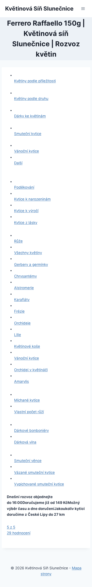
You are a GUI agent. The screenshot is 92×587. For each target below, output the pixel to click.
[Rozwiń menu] (83, 8)
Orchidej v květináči (31, 370)
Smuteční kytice (27, 134)
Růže (18, 241)
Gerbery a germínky (31, 264)
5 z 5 (11, 527)
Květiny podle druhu (31, 98)
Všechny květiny (28, 253)
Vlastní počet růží (29, 412)
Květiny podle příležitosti (35, 81)
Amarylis (21, 381)
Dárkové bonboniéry (31, 430)
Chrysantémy (25, 276)
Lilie (17, 335)
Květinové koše (27, 346)
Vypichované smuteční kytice (39, 484)
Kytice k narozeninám (32, 199)
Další (18, 163)
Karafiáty (22, 299)
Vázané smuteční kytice (34, 472)
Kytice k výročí (26, 211)
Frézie (19, 311)
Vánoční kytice (26, 151)
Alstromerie (24, 288)
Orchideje (22, 323)
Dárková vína (25, 442)
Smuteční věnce (28, 460)
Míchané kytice (27, 400)
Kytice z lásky (25, 222)
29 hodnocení (18, 533)
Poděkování (24, 187)
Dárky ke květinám (30, 116)
